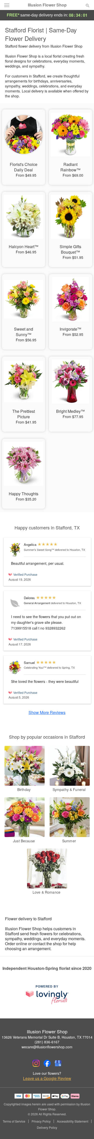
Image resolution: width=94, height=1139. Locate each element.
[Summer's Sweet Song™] (15, 550)
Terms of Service (14, 1121)
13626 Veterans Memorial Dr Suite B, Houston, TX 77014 (47, 1037)
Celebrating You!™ (35, 667)
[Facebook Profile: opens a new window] (47, 1063)
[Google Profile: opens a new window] (58, 1063)
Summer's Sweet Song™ (39, 550)
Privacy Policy (41, 1121)
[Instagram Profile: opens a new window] (36, 1063)
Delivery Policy (47, 1127)
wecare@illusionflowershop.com (47, 1046)
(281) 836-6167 (47, 1041)
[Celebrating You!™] (15, 668)
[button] (83, 1128)
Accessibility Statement (72, 1121)
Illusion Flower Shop (47, 5)
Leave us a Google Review (47, 1078)
